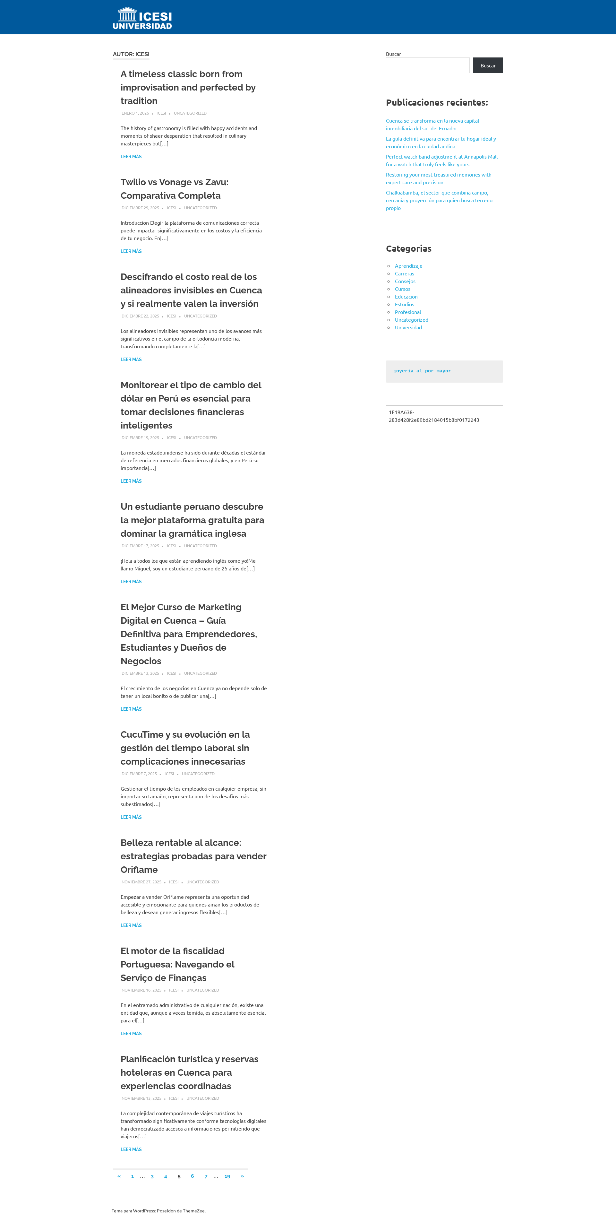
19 (227, 1176)
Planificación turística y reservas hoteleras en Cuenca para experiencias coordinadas (190, 1072)
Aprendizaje (409, 265)
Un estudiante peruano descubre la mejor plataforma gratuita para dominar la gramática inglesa (192, 520)
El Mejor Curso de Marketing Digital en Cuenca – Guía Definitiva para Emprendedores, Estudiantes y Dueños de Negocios (189, 634)
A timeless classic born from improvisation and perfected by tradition (188, 87)
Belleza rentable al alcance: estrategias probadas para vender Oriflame (193, 856)
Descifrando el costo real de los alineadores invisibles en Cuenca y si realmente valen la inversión (191, 290)
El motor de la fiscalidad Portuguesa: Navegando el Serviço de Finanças (177, 964)
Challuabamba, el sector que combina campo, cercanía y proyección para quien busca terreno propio (439, 200)
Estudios (404, 304)
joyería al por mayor (422, 371)
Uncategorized (190, 113)
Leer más (131, 156)
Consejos (405, 281)
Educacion (406, 296)
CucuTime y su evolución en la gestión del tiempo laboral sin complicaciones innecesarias (185, 748)
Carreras (404, 273)
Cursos (402, 288)
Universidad (408, 327)
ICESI (161, 113)
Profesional (408, 311)
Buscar (393, 53)
